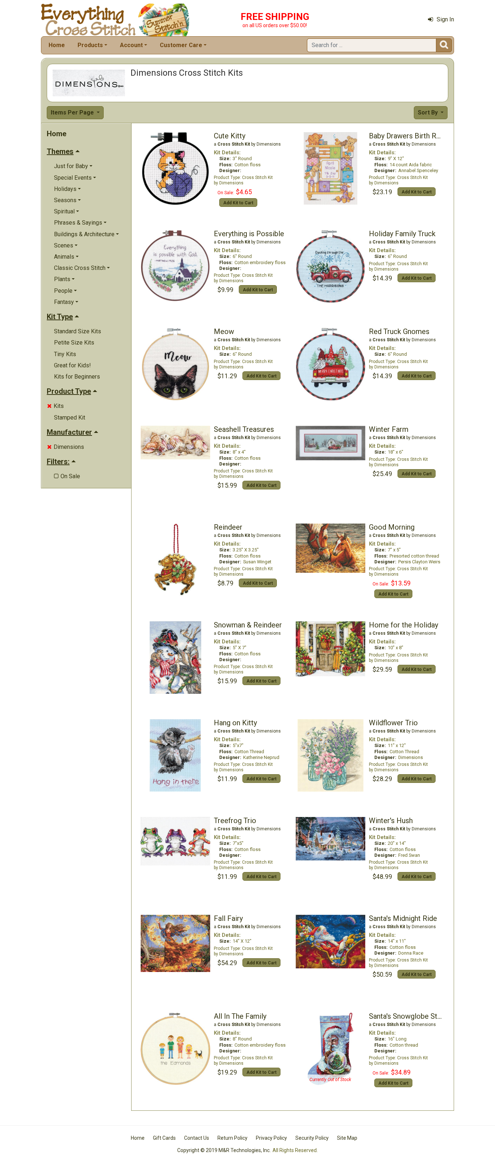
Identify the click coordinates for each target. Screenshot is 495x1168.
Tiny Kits (65, 354)
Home (57, 45)
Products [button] (90, 45)
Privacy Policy (271, 1138)
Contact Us (196, 1138)
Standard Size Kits (77, 331)
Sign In (445, 19)
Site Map (347, 1138)
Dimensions (65, 446)
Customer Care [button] (181, 45)
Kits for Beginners (77, 376)
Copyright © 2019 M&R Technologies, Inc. (224, 1150)
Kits (55, 405)
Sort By (428, 112)
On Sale (67, 476)
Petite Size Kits (74, 342)
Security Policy (312, 1138)
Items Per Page (73, 112)
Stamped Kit (69, 417)
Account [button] (131, 45)
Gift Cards (164, 1138)
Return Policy (232, 1138)
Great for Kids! (72, 365)
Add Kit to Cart (238, 202)
